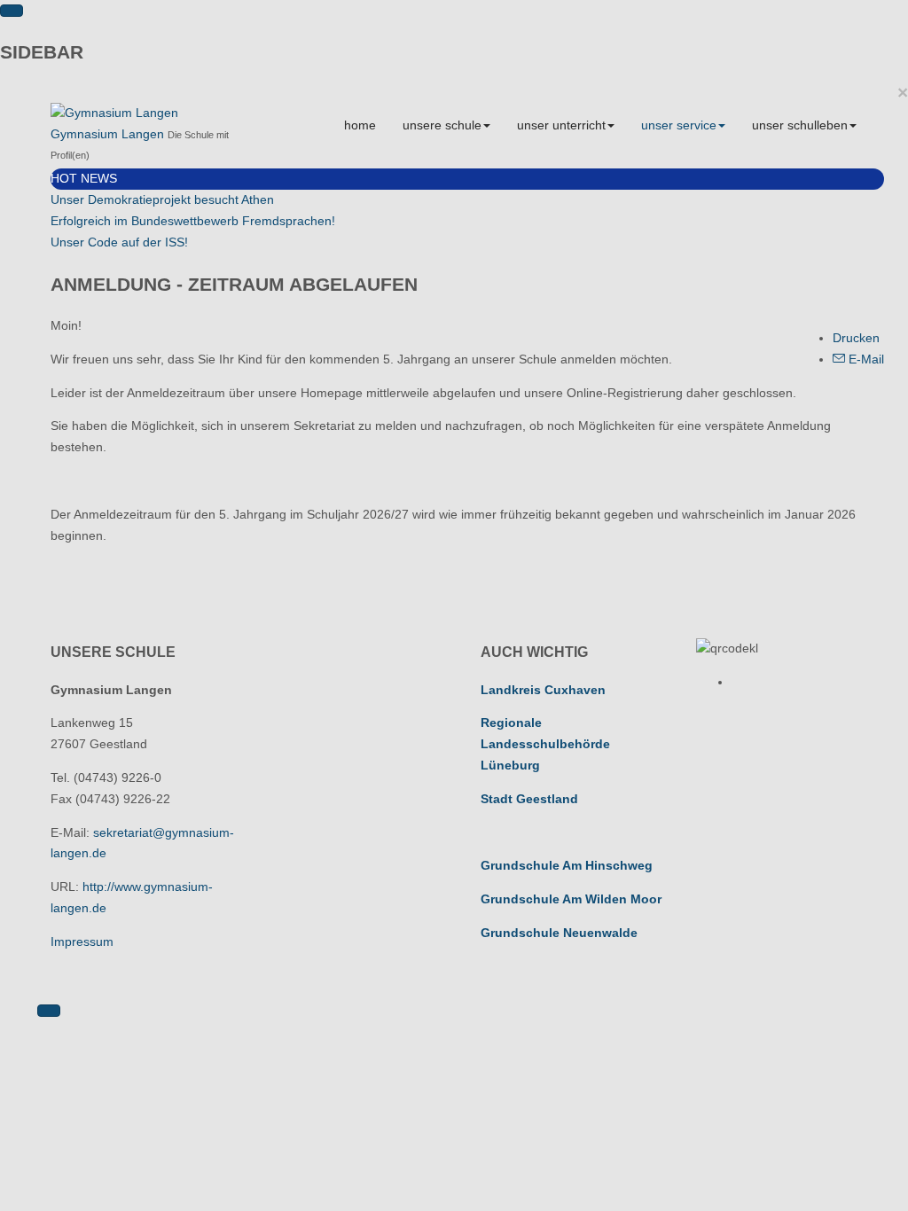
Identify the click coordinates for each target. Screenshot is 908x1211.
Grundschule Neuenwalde (559, 933)
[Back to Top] (48, 1010)
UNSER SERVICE (678, 125)
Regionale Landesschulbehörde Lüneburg (545, 743)
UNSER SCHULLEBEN (800, 125)
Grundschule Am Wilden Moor (571, 899)
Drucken (856, 338)
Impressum (82, 941)
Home (360, 125)
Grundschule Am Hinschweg (567, 865)
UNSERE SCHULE (442, 125)
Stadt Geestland (529, 799)
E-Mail (864, 359)
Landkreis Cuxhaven (543, 690)
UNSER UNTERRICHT (561, 125)
